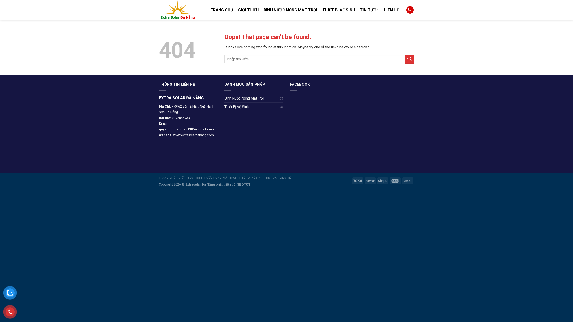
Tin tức (368, 10)
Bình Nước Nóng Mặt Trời (290, 10)
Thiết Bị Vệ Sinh (338, 10)
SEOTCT (243, 184)
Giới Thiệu (248, 10)
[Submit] (409, 59)
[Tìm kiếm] (410, 10)
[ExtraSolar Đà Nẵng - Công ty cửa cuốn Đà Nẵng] (181, 10)
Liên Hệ (391, 10)
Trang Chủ (221, 10)
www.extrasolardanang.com (193, 135)
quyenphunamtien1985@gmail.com (186, 129)
